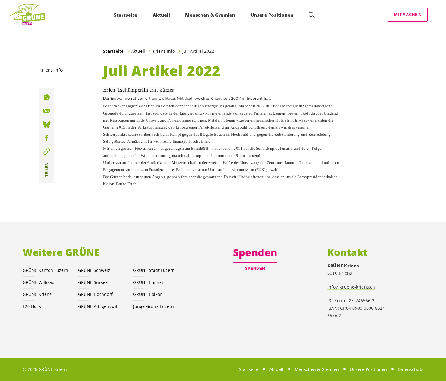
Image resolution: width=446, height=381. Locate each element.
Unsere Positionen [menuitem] (272, 15)
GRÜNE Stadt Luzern (154, 270)
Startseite (113, 51)
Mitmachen (407, 14)
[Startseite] (27, 15)
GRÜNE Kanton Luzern (45, 270)
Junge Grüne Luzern (153, 306)
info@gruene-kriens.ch (351, 287)
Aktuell (138, 50)
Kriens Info (164, 50)
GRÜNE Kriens (37, 294)
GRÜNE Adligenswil (97, 306)
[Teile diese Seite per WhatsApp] (47, 97)
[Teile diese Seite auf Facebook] (47, 138)
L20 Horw (32, 306)
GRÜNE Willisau (39, 282)
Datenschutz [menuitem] (410, 369)
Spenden (255, 268)
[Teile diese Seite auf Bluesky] (47, 125)
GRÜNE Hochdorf (95, 294)
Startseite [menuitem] (125, 15)
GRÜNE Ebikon (148, 294)
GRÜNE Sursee (93, 282)
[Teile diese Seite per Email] (47, 111)
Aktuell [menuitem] (161, 15)
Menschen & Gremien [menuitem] (210, 15)
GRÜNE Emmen (148, 282)
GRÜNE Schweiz (94, 270)
